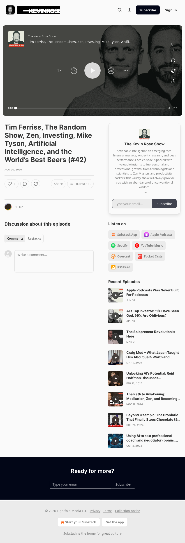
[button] (59, 70)
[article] (144, 295)
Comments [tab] (15, 238)
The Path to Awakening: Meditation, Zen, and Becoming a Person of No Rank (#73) (153, 396)
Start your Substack (80, 522)
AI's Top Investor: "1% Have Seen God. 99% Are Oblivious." (152, 313)
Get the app (115, 522)
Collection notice (127, 511)
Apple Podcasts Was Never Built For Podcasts (152, 292)
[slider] (90, 108)
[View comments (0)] (173, 60)
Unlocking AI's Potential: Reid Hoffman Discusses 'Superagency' (150, 375)
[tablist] (24, 238)
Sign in (171, 10)
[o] (115, 295)
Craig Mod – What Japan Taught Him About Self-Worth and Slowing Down (152, 354)
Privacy (95, 511)
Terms (107, 511)
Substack (70, 533)
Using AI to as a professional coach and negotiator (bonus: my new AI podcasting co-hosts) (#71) (153, 438)
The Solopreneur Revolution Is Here (150, 334)
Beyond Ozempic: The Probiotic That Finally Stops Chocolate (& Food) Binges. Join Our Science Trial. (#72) (152, 417)
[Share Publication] (129, 9)
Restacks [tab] (34, 238)
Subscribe (147, 10)
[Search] (119, 9)
